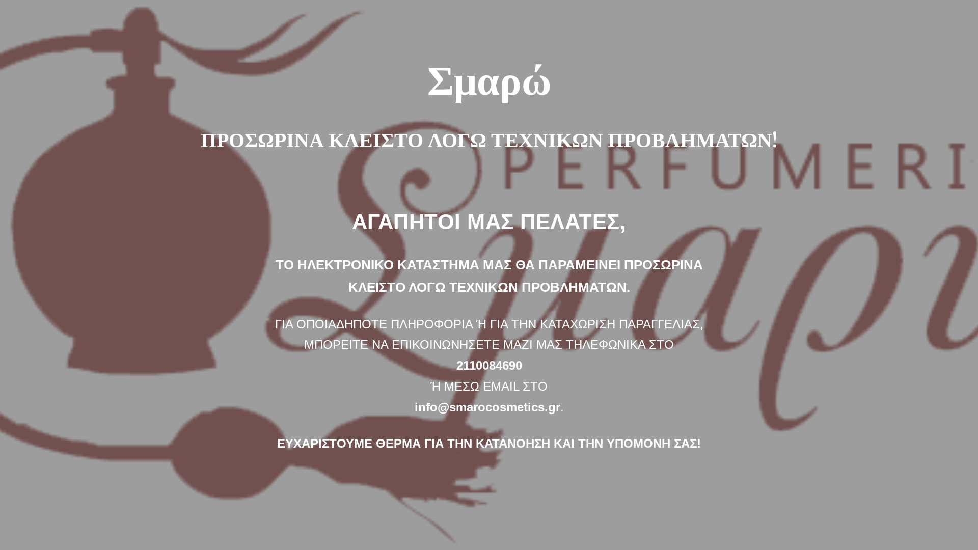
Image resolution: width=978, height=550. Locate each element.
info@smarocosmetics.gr (487, 407)
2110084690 (489, 365)
